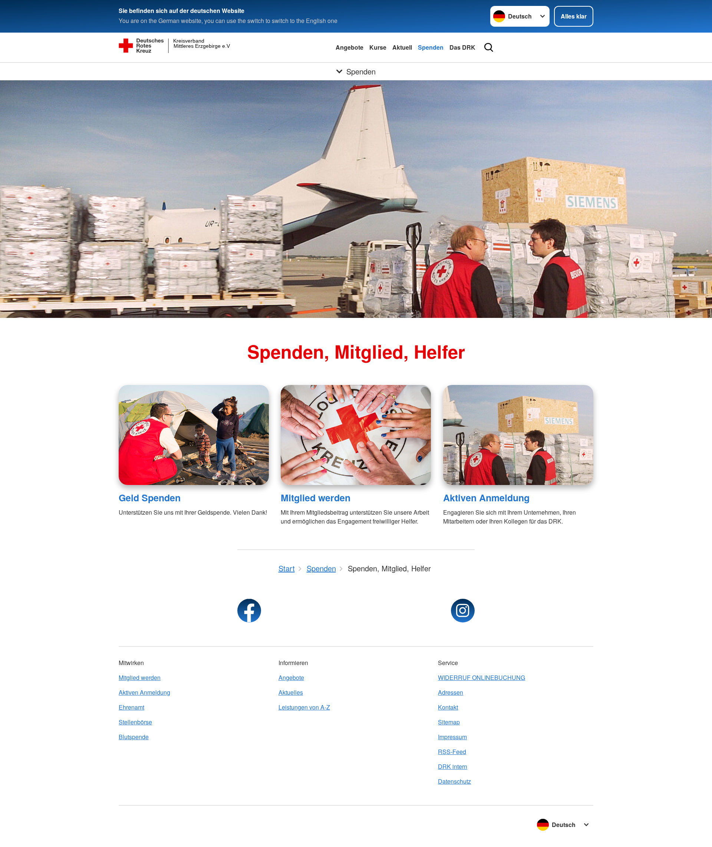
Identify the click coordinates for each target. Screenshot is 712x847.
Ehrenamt (131, 707)
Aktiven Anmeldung (486, 497)
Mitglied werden (315, 497)
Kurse (377, 47)
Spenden (431, 47)
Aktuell (402, 47)
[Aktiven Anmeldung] (518, 435)
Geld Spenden (150, 497)
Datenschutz (454, 781)
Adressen (450, 692)
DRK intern (452, 766)
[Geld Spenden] (194, 435)
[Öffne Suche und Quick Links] (489, 47)
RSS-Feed (452, 751)
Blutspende (134, 737)
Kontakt (448, 707)
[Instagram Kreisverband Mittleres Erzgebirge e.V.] (463, 610)
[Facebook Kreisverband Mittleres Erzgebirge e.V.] (249, 610)
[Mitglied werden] (356, 435)
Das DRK (462, 47)
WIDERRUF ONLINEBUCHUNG (481, 677)
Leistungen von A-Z (304, 707)
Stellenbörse (135, 722)
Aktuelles (290, 692)
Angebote (349, 47)
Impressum (452, 737)
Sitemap (449, 722)
